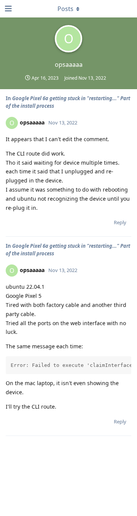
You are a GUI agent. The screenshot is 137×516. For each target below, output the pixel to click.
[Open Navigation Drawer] (7, 8)
